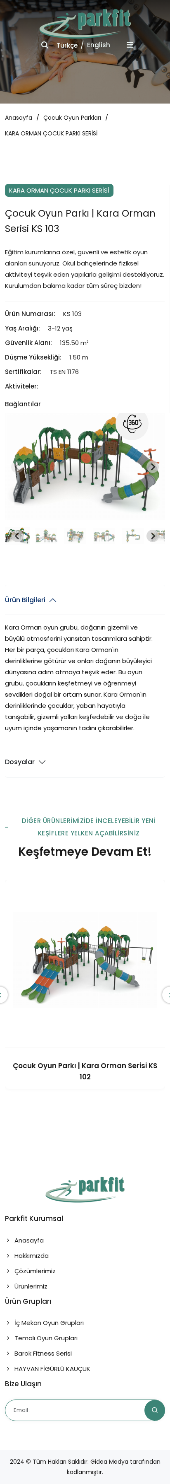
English (98, 45)
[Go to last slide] (17, 536)
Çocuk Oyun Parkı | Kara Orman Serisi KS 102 (85, 1071)
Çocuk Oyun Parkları (72, 117)
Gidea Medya (109, 1461)
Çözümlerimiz (34, 1271)
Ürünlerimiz (30, 1286)
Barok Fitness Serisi (42, 1353)
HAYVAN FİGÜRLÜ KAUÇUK (51, 1368)
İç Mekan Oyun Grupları (48, 1322)
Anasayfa (18, 117)
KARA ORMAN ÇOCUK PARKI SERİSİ (51, 133)
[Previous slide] (17, 467)
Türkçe (67, 45)
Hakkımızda (31, 1255)
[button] (46, 536)
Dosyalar (20, 762)
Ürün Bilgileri (25, 600)
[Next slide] (152, 467)
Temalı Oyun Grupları (45, 1338)
